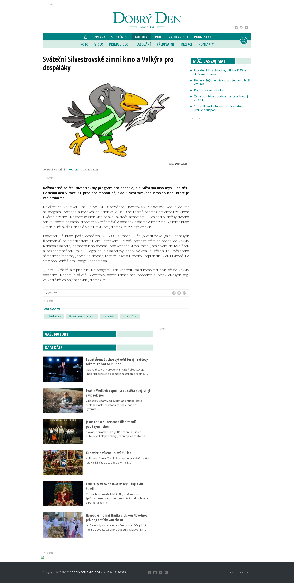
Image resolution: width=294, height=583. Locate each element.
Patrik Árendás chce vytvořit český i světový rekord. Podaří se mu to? (117, 361)
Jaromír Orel (130, 316)
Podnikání (202, 36)
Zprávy (99, 36)
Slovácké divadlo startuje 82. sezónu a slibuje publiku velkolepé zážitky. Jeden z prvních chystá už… (115, 436)
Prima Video (118, 44)
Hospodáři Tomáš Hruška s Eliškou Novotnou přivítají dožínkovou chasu (117, 517)
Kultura (141, 36)
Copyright (243, 572)
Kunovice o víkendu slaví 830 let (108, 453)
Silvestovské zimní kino (82, 316)
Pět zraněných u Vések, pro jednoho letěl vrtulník (222, 82)
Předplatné (166, 44)
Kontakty (206, 44)
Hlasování (142, 44)
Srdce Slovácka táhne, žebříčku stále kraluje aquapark (218, 108)
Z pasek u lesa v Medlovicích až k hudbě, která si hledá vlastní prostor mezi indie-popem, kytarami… (114, 405)
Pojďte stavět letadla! (209, 90)
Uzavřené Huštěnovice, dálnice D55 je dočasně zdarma (220, 72)
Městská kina (54, 316)
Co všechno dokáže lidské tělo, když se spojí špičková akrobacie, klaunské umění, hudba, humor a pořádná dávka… (117, 498)
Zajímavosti (178, 36)
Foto (84, 44)
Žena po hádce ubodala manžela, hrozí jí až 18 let (221, 98)
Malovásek (109, 316)
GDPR (230, 572)
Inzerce (187, 44)
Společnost (120, 36)
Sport (158, 36)
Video (98, 44)
